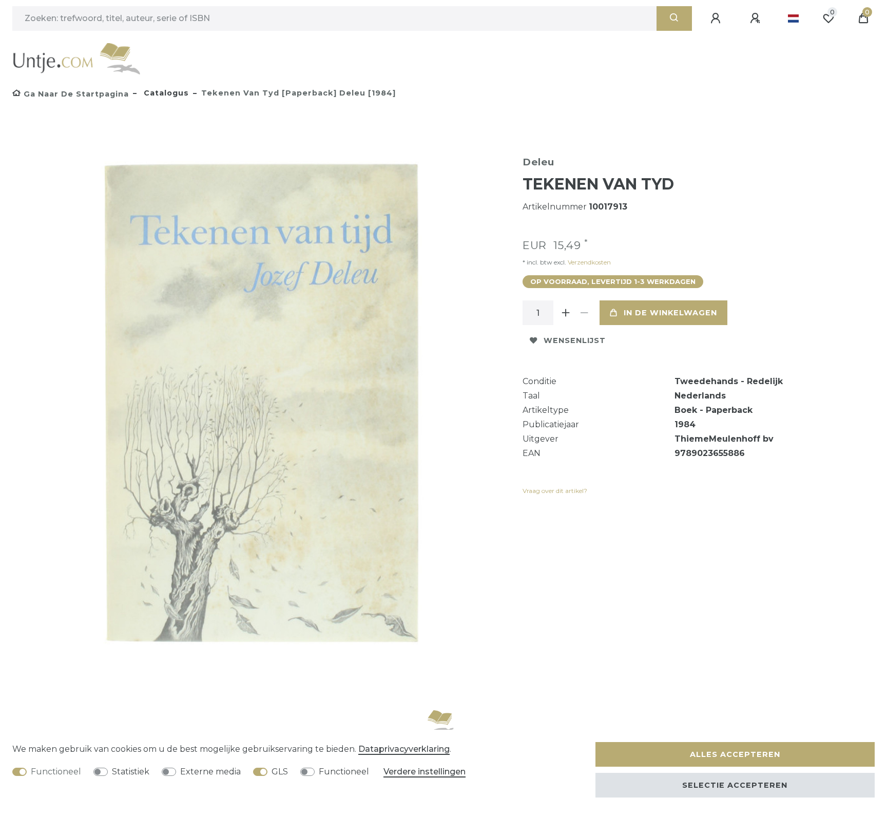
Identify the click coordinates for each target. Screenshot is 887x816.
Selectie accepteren (734, 785)
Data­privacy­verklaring (404, 749)
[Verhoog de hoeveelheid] (565, 312)
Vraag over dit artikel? (555, 491)
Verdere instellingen (424, 771)
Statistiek (130, 771)
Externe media (210, 771)
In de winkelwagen (670, 312)
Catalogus (165, 93)
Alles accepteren (735, 754)
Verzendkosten (588, 262)
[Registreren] (757, 18)
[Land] (793, 18)
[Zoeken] (674, 18)
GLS (280, 771)
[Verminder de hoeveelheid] (584, 312)
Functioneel (56, 771)
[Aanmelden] (717, 18)
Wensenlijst (575, 340)
